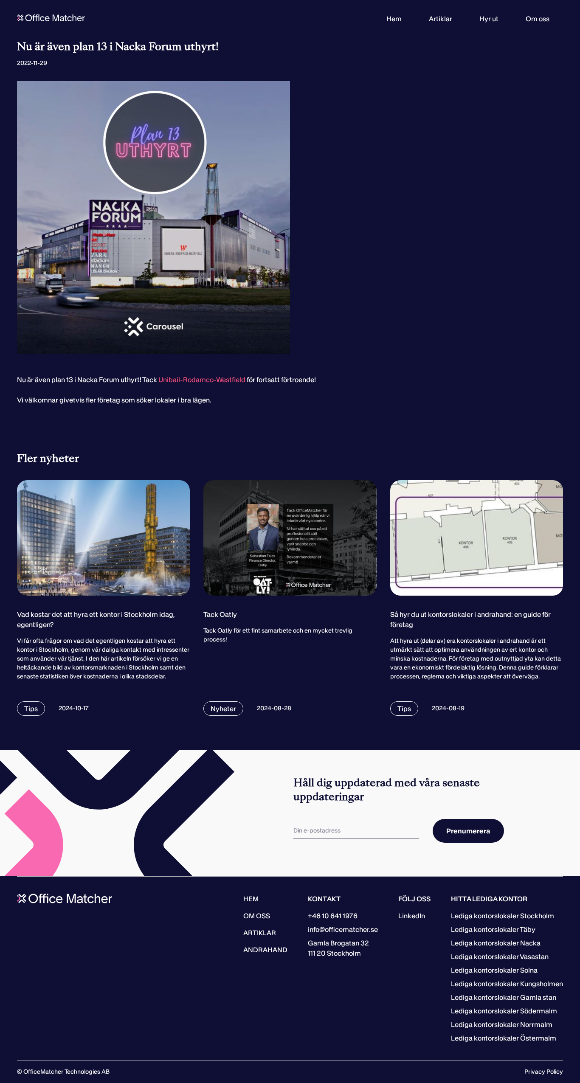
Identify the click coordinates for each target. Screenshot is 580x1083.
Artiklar (440, 18)
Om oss (537, 18)
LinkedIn (411, 915)
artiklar (259, 932)
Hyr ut (488, 18)
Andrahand (265, 949)
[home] (51, 19)
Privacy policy (543, 1071)
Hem (394, 18)
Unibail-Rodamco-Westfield (201, 379)
